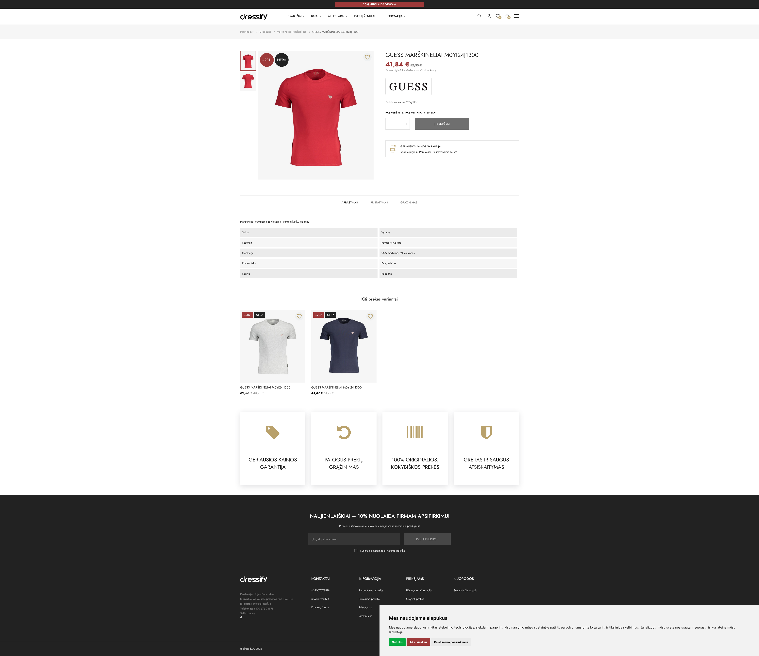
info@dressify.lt (320, 599)
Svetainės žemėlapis (465, 590)
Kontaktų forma (320, 607)
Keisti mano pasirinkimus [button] (451, 642)
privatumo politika (394, 551)
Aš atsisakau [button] (418, 642)
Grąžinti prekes (415, 599)
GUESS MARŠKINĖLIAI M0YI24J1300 (265, 387)
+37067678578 (320, 590)
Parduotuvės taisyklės (371, 590)
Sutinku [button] (397, 642)
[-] (389, 123)
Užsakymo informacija (419, 590)
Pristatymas (379, 202)
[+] (407, 123)
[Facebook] (241, 617)
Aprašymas (350, 202)
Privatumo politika (369, 599)
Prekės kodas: (393, 102)
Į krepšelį (442, 124)
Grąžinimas (408, 202)
